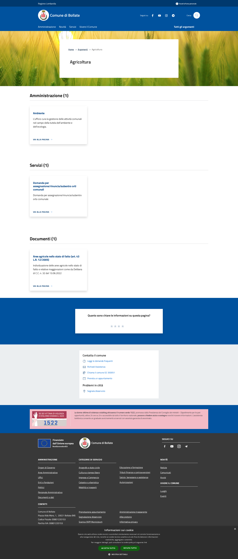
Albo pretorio (126, 517)
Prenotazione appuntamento (92, 512)
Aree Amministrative (48, 472)
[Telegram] (172, 15)
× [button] (235, 529)
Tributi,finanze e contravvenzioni (135, 472)
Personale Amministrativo (50, 492)
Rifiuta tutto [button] (130, 548)
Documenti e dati (46, 497)
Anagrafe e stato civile (89, 467)
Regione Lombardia (47, 3)
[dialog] (119, 542)
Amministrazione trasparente (133, 512)
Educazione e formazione (131, 467)
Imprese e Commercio (89, 477)
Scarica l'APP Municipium (90, 521)
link (145, 542)
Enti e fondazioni (46, 482)
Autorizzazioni (126, 482)
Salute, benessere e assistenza (134, 477)
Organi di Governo (46, 467)
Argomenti (83, 49)
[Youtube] (158, 15)
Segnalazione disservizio (90, 517)
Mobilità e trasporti (88, 487)
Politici (41, 487)
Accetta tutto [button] (108, 548)
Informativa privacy (129, 521)
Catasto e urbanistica (89, 482)
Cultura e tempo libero (89, 472)
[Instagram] (165, 15)
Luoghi (163, 491)
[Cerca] (196, 15)
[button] (119, 554)
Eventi (163, 496)
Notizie (163, 467)
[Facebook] (151, 15)
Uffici (40, 477)
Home (71, 49)
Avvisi (163, 477)
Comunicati (165, 472)
